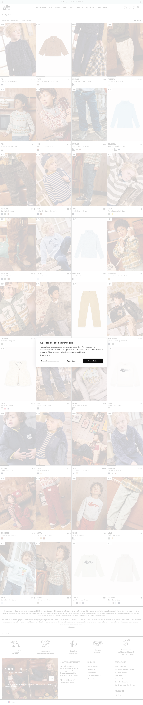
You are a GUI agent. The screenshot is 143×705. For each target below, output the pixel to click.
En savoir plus (45, 355)
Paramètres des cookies (50, 361)
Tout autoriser (93, 361)
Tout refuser (71, 361)
